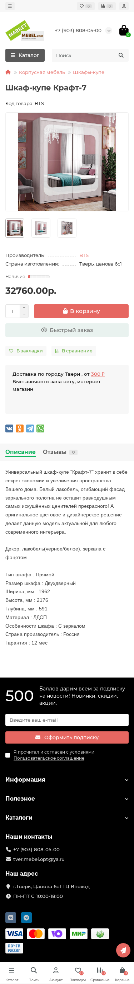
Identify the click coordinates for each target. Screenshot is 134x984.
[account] (124, 6)
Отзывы (59, 452)
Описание (20, 452)
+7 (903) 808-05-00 (78, 30)
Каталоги (19, 817)
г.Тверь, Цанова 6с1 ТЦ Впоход (51, 886)
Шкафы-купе (88, 72)
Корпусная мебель (42, 72)
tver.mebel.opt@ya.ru (39, 859)
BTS (84, 255)
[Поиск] (121, 55)
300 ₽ (98, 374)
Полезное (20, 798)
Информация (25, 779)
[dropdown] (10, 6)
